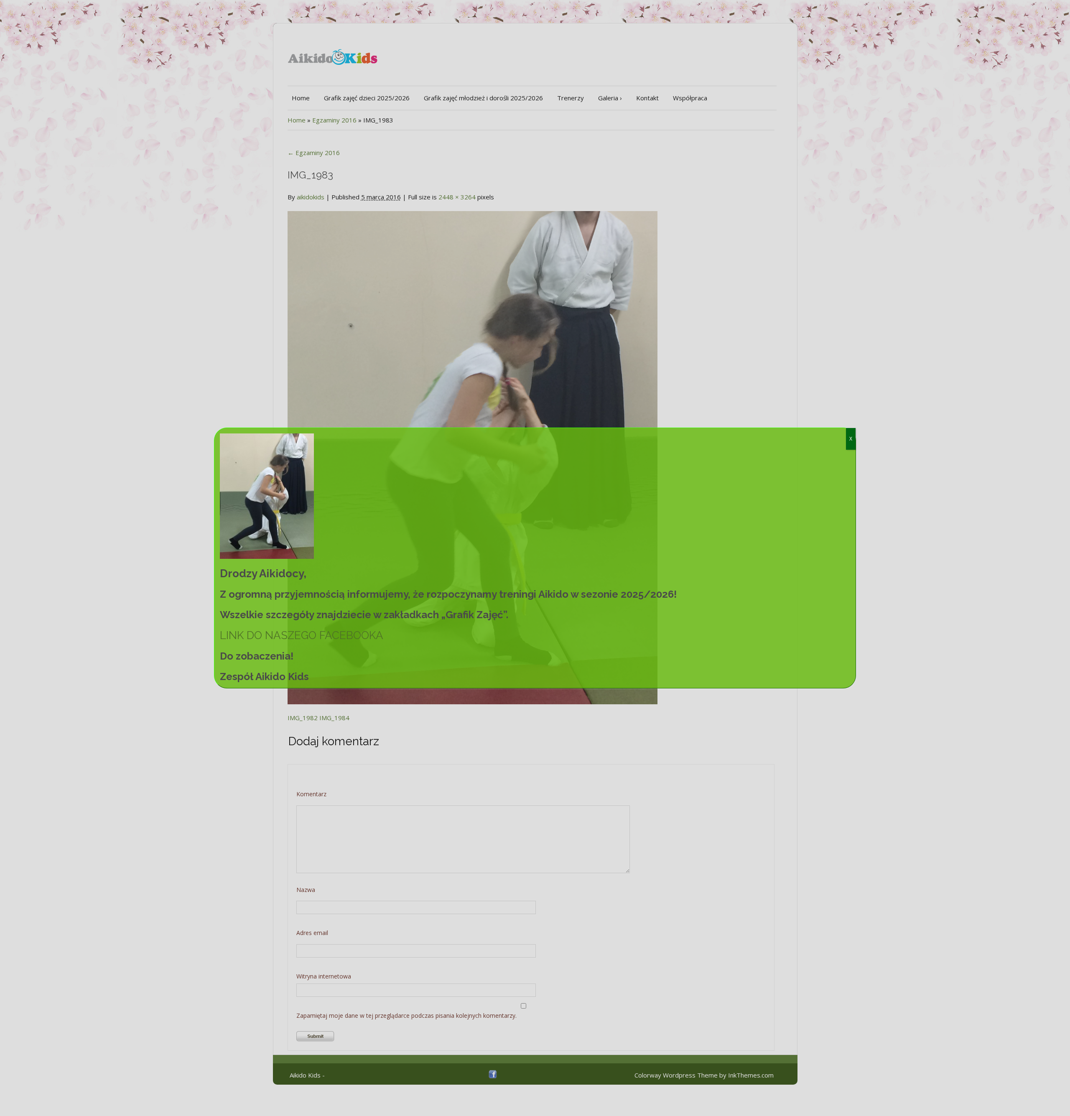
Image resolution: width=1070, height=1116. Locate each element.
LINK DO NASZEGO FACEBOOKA (301, 635)
